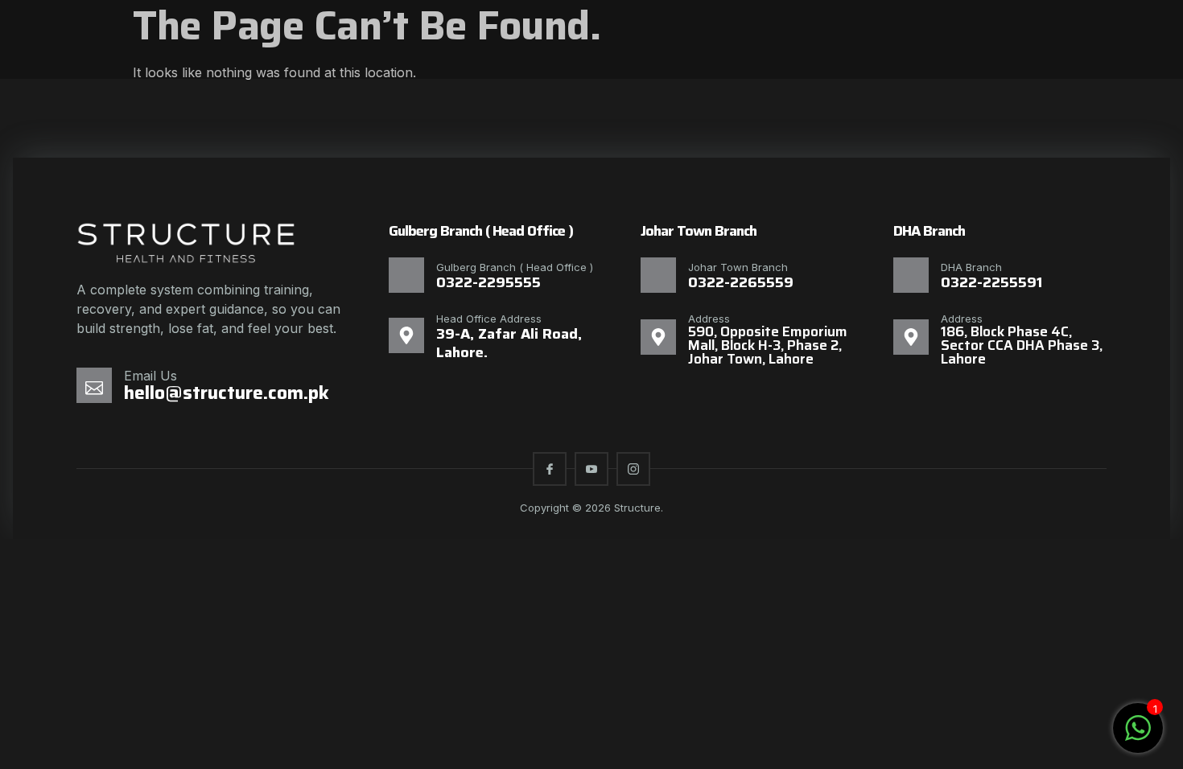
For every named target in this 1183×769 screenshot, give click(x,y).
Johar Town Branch (738, 267)
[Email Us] (94, 385)
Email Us (150, 376)
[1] (1138, 736)
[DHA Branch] (911, 275)
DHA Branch (971, 267)
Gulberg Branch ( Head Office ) (514, 267)
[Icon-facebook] (550, 469)
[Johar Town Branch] (658, 275)
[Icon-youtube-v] (591, 469)
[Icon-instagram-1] (633, 469)
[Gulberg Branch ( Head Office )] (406, 275)
